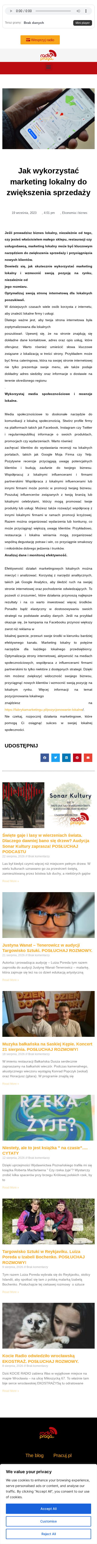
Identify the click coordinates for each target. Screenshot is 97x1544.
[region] (48, 1504)
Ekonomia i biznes (74, 213)
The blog (35, 1455)
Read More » (10, 881)
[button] (49, 67)
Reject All (48, 1534)
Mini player (83, 23)
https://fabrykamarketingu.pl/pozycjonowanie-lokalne (44, 709)
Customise (48, 1521)
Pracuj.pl (62, 1455)
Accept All (48, 1509)
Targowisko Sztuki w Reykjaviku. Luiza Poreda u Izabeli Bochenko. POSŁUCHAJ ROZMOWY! (43, 1257)
